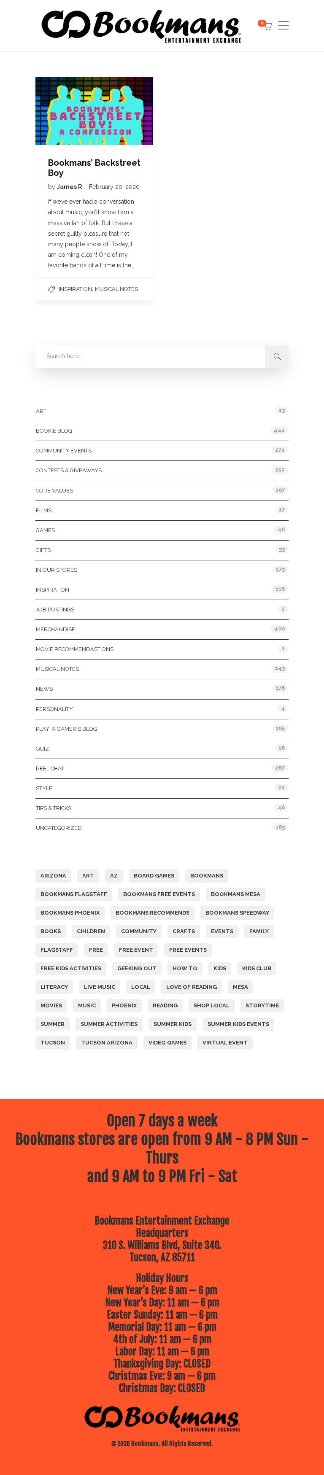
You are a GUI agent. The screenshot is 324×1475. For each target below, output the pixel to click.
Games (45, 530)
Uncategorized (59, 828)
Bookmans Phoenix (70, 913)
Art (41, 411)
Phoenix (124, 1005)
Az (114, 875)
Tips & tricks (53, 808)
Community (139, 931)
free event (136, 950)
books (50, 931)
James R (70, 186)
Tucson (52, 1042)
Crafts (184, 931)
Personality (54, 709)
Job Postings (55, 609)
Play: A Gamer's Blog (66, 729)
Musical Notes (116, 289)
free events (188, 950)
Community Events (64, 450)
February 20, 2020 (114, 186)
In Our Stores (56, 570)
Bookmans (206, 875)
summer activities (109, 1024)
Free (96, 950)
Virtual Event (225, 1042)
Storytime (262, 1005)
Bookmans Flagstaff (73, 894)
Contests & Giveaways (69, 470)
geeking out (137, 968)
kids (219, 968)
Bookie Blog (54, 431)
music (87, 1005)
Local (140, 987)
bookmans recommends (152, 913)
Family (259, 931)
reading (165, 1005)
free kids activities (70, 968)
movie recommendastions (74, 649)
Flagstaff (56, 950)
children (91, 931)
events (222, 931)
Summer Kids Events (238, 1024)
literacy (54, 987)
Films (43, 510)
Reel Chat (50, 768)
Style (44, 788)
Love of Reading (191, 987)
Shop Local (212, 1005)
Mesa (240, 987)
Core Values (54, 490)
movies (51, 1005)
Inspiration (75, 289)
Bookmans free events (159, 894)
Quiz (42, 749)
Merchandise (55, 629)
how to (185, 968)
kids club (256, 968)
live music (99, 987)
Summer (52, 1024)
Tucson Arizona (106, 1042)
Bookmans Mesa (235, 894)
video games (167, 1042)
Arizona (53, 875)
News (44, 689)
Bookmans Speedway (237, 913)
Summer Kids (173, 1024)
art (88, 875)
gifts (43, 550)
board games (154, 875)
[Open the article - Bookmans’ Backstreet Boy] (64, 111)
